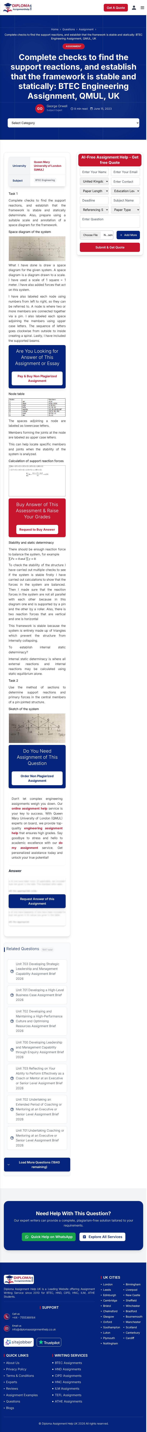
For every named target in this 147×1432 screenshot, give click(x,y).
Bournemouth (134, 1316)
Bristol (107, 1305)
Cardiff (130, 1338)
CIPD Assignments (68, 1375)
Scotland (131, 1327)
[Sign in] (134, 8)
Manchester (133, 1321)
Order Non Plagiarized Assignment (37, 778)
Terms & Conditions (20, 1375)
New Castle (133, 1295)
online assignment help (29, 808)
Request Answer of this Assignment (37, 901)
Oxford (107, 1321)
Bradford (131, 1311)
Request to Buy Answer (37, 529)
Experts (11, 1382)
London (108, 1284)
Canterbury (133, 1332)
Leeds (107, 1289)
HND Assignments (68, 1369)
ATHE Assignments (68, 1401)
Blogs (10, 1408)
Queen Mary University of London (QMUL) (47, 165)
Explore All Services (105, 1237)
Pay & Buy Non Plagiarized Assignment (37, 378)
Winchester (133, 1305)
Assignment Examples (22, 1395)
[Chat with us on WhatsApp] (20, 1420)
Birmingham (133, 1284)
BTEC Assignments (68, 1363)
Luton (106, 1332)
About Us (12, 1363)
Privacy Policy (16, 1369)
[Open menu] (142, 7)
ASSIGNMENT (73, 46)
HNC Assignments (68, 1382)
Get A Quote (116, 8)
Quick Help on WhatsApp (52, 1237)
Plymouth (109, 1338)
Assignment (86, 29)
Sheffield (131, 1300)
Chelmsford (110, 1311)
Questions (68, 29)
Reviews (12, 1388)
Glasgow (108, 1316)
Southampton (111, 1327)
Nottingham (110, 1343)
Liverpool (131, 1289)
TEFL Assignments (68, 1395)
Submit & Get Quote (110, 247)
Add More (130, 235)
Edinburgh (109, 1295)
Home (54, 29)
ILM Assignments (67, 1388)
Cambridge (110, 1300)
